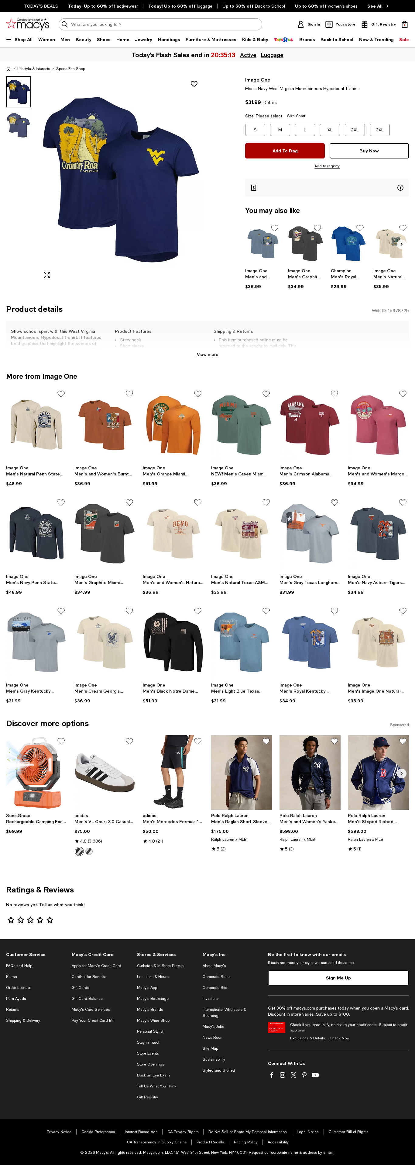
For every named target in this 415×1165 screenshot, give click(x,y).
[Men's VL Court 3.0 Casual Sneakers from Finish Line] (104, 772)
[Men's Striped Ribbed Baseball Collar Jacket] (378, 772)
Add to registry (327, 166)
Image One (257, 79)
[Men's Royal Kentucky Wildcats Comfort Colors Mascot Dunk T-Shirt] (310, 642)
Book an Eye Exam (153, 1075)
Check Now (339, 1038)
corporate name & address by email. (302, 1152)
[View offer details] (327, 187)
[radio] (79, 851)
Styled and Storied (219, 1070)
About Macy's (214, 966)
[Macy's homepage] (8, 68)
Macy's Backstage (153, 998)
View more (207, 354)
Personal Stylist (150, 1031)
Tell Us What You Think (156, 1086)
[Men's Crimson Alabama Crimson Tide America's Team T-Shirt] (310, 425)
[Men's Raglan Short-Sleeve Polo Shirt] (241, 772)
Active (248, 54)
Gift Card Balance (87, 998)
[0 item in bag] (404, 24)
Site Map (210, 1048)
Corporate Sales (216, 977)
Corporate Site (215, 988)
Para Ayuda (16, 998)
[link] (263, 279)
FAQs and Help (19, 966)
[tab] (18, 91)
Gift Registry (147, 1097)
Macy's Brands (150, 1009)
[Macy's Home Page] (27, 24)
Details (270, 102)
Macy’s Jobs (213, 1026)
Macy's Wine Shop (153, 1020)
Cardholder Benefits (89, 977)
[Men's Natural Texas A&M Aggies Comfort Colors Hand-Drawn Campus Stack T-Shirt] (241, 533)
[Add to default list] (274, 228)
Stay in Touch (148, 1042)
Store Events (148, 1053)
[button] (105, 179)
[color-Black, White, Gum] (89, 851)
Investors (210, 998)
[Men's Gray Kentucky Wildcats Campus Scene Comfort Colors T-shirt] (36, 642)
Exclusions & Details (307, 1038)
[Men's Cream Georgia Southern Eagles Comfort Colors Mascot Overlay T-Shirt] (104, 642)
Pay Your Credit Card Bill (93, 1020)
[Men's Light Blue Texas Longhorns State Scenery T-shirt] (241, 642)
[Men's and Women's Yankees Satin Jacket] (310, 772)
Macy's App (147, 988)
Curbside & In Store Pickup (160, 966)
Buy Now (369, 150)
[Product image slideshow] (121, 179)
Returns (12, 1009)
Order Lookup (18, 988)
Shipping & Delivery (23, 1020)
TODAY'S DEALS (41, 6)
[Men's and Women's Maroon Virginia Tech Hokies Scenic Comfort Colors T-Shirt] (378, 425)
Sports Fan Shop (70, 69)
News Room (213, 1037)
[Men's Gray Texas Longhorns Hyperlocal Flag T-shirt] (310, 533)
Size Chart (296, 116)
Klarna (11, 977)
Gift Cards (80, 988)
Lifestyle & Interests (33, 69)
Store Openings (150, 1064)
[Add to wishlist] (194, 84)
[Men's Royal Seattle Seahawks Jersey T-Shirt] (348, 243)
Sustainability (214, 1059)
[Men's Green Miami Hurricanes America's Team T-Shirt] (241, 425)
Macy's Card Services (91, 1009)
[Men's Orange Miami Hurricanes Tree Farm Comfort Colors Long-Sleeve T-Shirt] (173, 425)
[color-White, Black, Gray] (79, 851)
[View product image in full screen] (46, 275)
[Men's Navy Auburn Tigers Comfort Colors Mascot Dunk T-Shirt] (378, 533)
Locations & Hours (152, 977)
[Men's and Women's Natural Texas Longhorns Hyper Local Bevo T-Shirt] (173, 533)
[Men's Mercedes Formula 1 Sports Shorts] (173, 772)
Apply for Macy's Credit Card (96, 966)
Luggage (272, 54)
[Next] (401, 244)
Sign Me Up (338, 977)
